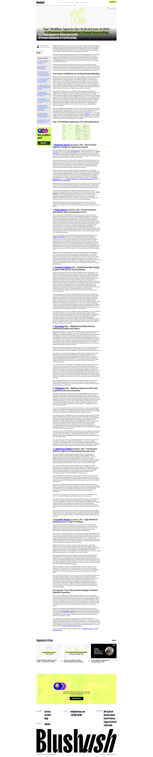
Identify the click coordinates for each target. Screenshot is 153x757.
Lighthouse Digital (63, 448)
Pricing (81, 2)
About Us (71, 2)
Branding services (88, 628)
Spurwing (59, 326)
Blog (40, 5)
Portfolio (86, 2)
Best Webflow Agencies (68, 611)
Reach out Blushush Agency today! (71, 625)
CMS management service (86, 179)
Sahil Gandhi (74, 151)
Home (66, 2)
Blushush (87, 114)
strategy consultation (59, 236)
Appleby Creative (63, 267)
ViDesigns (60, 388)
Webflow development (73, 179)
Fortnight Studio (62, 519)
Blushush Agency (62, 145)
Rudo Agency (61, 209)
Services (76, 2)
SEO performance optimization (61, 180)
